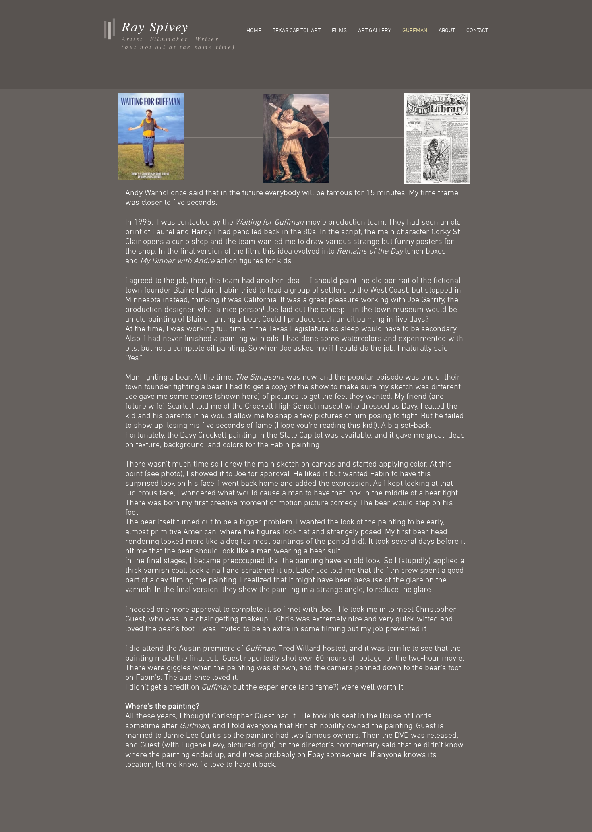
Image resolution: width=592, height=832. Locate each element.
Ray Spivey (155, 26)
